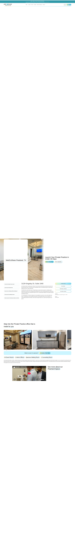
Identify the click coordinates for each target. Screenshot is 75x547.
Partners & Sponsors (39, 4)
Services (32, 4)
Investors (44, 4)
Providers (35, 4)
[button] (27, 5)
